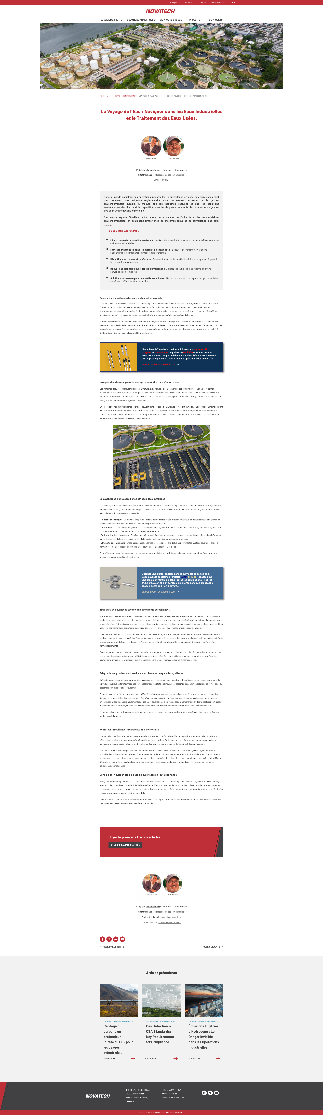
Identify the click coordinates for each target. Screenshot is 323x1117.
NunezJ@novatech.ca (171, 917)
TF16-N (193, 576)
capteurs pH (200, 349)
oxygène (146, 352)
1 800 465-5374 (177, 1097)
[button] (178, 2)
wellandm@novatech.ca (169, 922)
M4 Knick (188, 352)
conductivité (161, 352)
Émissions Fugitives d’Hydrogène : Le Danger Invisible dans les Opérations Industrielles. (204, 1036)
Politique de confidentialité (173, 1112)
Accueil (102, 96)
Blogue (110, 96)
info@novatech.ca (169, 1093)
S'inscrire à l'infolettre (125, 844)
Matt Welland (145, 174)
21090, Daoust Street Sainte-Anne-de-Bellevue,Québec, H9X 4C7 (137, 1097)
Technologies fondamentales (125, 96)
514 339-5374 (176, 1090)
